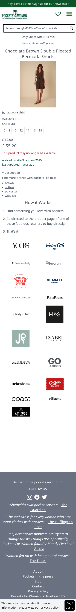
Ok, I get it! (69, 605)
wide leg (10, 196)
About (38, 571)
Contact (38, 586)
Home (24, 43)
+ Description (11, 173)
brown (9, 183)
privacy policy (49, 608)
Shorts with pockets (43, 43)
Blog (38, 581)
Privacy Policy (38, 591)
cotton (9, 187)
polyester (11, 191)
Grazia (39, 548)
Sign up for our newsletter (51, 4)
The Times (38, 560)
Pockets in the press (38, 576)
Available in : (10, 119)
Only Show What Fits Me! (38, 37)
